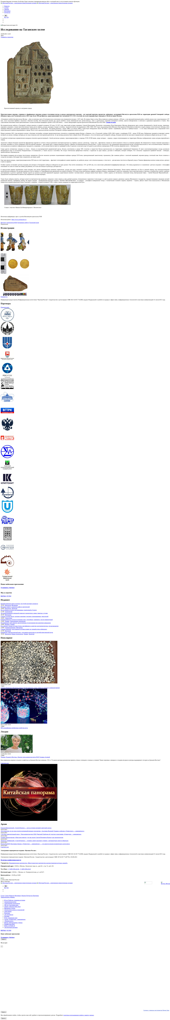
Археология (8, 611)
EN (8, 17)
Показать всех (5, 307)
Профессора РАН (9, 924)
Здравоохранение (10, 627)
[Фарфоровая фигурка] (15, 252)
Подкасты (29, 895)
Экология (14, 608)
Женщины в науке (9, 908)
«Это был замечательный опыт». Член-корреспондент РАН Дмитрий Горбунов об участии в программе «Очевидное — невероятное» (41, 834)
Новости (11, 895)
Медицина (14, 605)
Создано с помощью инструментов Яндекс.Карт (156, 1010)
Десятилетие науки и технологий (14, 910)
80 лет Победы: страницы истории (14, 900)
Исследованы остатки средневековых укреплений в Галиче (19, 610)
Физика (7, 624)
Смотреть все (5, 763)
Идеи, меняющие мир (10, 918)
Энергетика (8, 618)
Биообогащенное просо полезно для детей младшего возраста (19, 603)
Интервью (18, 895)
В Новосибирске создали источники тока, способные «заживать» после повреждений (27, 619)
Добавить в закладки (7, 37)
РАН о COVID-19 (9, 926)
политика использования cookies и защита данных (78, 1015)
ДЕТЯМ (6, 596)
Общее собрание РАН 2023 (12, 906)
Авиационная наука (10, 902)
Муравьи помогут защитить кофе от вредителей (15, 607)
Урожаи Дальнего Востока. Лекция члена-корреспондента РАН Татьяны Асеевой (25, 757)
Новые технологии (17, 634)
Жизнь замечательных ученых (13, 922)
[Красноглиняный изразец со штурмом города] (30, 105)
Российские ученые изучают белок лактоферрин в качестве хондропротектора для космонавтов (29, 626)
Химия (7, 621)
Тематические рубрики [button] (8, 897)
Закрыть (3, 939)
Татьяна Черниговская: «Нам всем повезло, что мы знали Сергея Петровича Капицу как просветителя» (32, 837)
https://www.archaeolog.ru (19, 219)
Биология (8, 605)
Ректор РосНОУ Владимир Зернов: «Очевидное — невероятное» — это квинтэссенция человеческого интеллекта (35, 844)
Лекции (23, 895)
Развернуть (4, 296)
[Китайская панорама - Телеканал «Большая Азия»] (29, 820)
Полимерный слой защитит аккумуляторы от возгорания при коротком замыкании (26, 623)
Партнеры (36, 895)
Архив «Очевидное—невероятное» (15, 919)
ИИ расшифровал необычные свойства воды (14, 728)
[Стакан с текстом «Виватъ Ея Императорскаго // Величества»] (37, 204)
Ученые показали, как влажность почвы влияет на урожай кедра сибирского (24, 629)
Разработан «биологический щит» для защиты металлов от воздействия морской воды (27, 632)
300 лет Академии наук (11, 905)
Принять (3, 1018)
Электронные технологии (18, 621)
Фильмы (6, 916)
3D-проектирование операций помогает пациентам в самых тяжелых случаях (24, 613)
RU (5, 17)
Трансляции (8, 911)
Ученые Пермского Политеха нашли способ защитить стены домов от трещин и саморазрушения (30, 687)
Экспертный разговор (11, 927)
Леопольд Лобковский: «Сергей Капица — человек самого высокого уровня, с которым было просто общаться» (35, 840)
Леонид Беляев (111, 122)
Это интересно (8, 914)
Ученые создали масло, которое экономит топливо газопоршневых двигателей (24, 616)
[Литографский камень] (15, 295)
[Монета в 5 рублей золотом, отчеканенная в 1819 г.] (15, 273)
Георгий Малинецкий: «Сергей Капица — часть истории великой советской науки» (26, 828)
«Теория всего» (9, 921)
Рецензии (7, 913)
